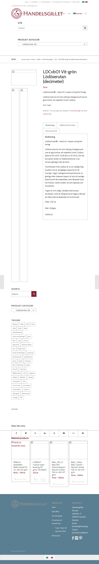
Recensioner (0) (51, 131)
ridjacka (31, 373)
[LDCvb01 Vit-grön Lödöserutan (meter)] (2, 282)
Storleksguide (45, 2)
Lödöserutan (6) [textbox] (52, 44)
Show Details (43, 480)
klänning (20, 365)
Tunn (85, 111)
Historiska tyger (75, 111)
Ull (82, 111)
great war (30, 353)
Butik (13, 59)
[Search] (85, 13)
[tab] (50, 125)
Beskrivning (50, 125)
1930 (19, 328)
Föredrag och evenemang (61, 2)
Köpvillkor (34, 2)
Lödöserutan (47, 114)
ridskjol (30, 377)
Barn (29, 336)
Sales (26, 2)
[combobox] (53, 44)
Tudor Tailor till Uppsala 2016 (61, 529)
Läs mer (36, 480)
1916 (32, 324)
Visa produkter (21, 479)
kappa (20, 361)
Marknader (76, 2)
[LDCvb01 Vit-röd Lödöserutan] (97, 282)
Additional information (67, 125)
